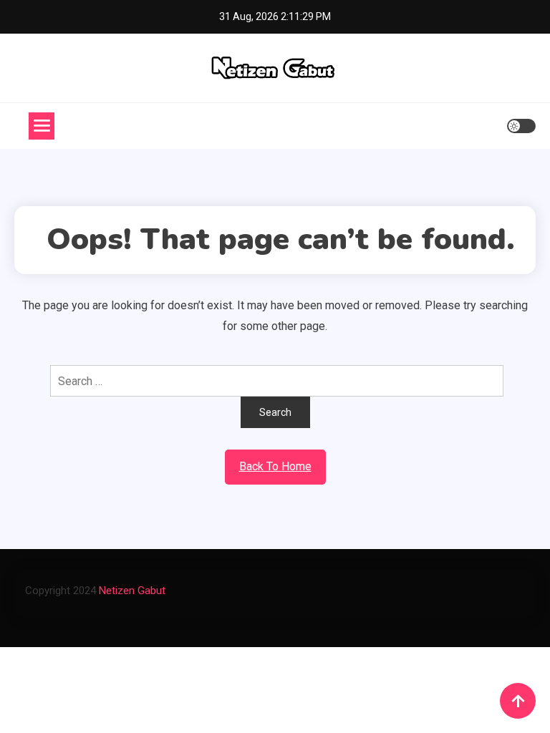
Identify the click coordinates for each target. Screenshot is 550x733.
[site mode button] (521, 126)
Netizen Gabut (132, 590)
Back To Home (275, 466)
